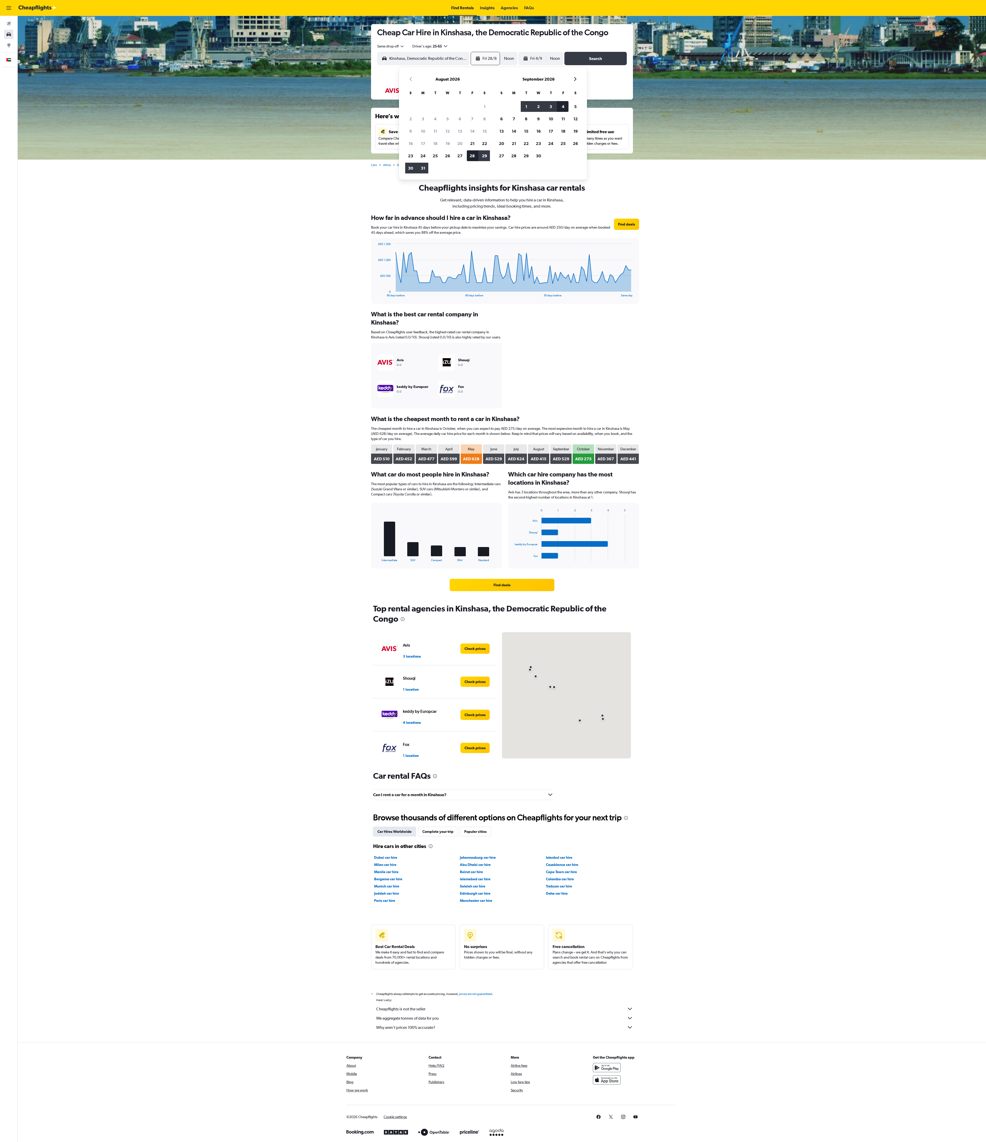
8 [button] (484, 118)
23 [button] (410, 155)
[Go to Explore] (8, 45)
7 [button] (472, 118)
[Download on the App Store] (607, 1080)
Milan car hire (385, 865)
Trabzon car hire (559, 886)
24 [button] (422, 155)
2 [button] (410, 118)
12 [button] (447, 131)
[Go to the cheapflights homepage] (37, 8)
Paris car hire (384, 901)
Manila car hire (386, 872)
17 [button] (423, 143)
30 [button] (410, 168)
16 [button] (411, 143)
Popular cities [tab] (475, 831)
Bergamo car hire (388, 879)
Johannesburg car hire (478, 857)
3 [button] (423, 118)
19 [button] (447, 143)
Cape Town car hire (561, 872)
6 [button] (460, 118)
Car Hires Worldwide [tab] (394, 831)
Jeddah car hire (386, 893)
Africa (387, 165)
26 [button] (447, 155)
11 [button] (435, 131)
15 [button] (484, 131)
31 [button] (423, 168)
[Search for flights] (8, 23)
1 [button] (485, 106)
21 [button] (472, 143)
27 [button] (459, 155)
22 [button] (484, 143)
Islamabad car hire (475, 879)
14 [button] (472, 131)
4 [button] (435, 118)
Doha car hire (557, 893)
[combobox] (390, 46)
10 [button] (423, 131)
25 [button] (435, 155)
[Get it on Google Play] (607, 1067)
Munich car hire (386, 886)
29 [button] (484, 155)
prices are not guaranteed (475, 994)
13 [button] (460, 131)
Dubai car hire (385, 857)
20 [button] (459, 143)
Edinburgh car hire (475, 893)
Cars (374, 165)
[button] (8, 8)
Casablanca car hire (562, 865)
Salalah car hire (472, 886)
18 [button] (435, 143)
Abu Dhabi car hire (475, 865)
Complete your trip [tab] (437, 831)
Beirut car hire (471, 872)
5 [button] (447, 118)
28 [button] (472, 155)
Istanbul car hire (559, 857)
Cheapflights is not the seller (400, 1009)
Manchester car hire (476, 901)
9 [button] (410, 131)
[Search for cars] (8, 34)
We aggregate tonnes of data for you (407, 1018)
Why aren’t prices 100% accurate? (405, 1027)
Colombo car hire (560, 879)
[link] (626, 224)
